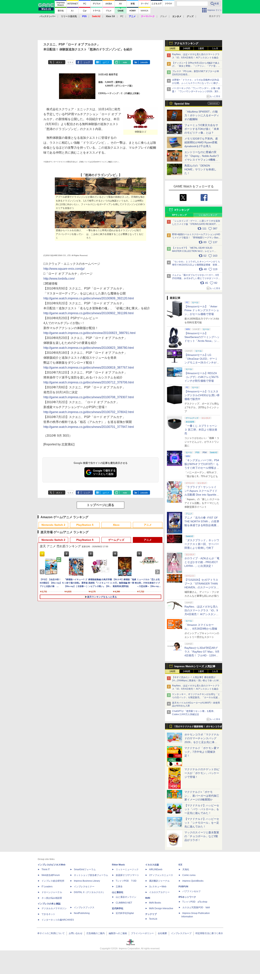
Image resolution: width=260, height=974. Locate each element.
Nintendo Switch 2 (53, 524)
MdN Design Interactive (161, 908)
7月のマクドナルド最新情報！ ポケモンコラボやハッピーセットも (198, 727)
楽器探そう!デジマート (127, 875)
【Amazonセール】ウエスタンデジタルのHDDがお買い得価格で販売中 (201, 395)
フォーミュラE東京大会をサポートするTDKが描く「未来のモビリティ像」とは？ (201, 129)
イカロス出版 (152, 864)
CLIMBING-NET (124, 902)
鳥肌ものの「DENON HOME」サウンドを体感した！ (200, 169)
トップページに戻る (100, 505)
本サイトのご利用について (51, 933)
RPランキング (179, 215)
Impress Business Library (87, 881)
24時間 (186, 48)
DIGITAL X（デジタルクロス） (89, 892)
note (125, 62)
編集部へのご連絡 (118, 933)
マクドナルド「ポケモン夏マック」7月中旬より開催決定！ (201, 751)
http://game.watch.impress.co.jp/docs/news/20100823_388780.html (88, 347)
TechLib (153, 919)
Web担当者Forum (50, 875)
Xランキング (181, 209)
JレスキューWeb (157, 886)
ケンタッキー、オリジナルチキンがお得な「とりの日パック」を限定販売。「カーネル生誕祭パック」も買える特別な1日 (196, 697)
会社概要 (162, 933)
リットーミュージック (127, 869)
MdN (147, 898)
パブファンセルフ (191, 891)
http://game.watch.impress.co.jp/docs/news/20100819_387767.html (88, 367)
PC (122, 16)
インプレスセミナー (84, 886)
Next (158, 572)
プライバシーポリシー (142, 933)
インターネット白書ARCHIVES (57, 919)
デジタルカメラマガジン (54, 908)
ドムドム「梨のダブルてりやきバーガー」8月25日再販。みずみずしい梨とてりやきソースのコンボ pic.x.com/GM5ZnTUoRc (196, 278)
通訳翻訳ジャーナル (159, 881)
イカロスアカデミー (159, 892)
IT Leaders (47, 886)
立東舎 (119, 886)
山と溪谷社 (117, 892)
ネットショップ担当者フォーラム (91, 875)
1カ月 (215, 48)
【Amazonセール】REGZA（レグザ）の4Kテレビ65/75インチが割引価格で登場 (201, 377)
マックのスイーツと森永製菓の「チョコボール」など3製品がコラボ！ (201, 836)
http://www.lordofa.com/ (59, 278)
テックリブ (151, 914)
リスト (70, 62)
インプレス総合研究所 (52, 881)
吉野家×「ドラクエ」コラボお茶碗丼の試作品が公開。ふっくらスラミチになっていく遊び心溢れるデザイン (196, 83)
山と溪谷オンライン (126, 897)
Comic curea (188, 875)
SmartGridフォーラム (85, 869)
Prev (43, 572)
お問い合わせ (75, 933)
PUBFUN (183, 886)
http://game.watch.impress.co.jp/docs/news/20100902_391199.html (88, 313)
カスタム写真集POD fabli (196, 907)
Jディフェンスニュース (161, 875)
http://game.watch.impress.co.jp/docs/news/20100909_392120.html (88, 298)
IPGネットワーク (187, 897)
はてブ (106, 62)
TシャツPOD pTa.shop (194, 901)
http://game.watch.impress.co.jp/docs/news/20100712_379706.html (88, 382)
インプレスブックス (84, 907)
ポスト (59, 62)
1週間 (201, 48)
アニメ (148, 524)
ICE (180, 864)
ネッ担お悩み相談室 (51, 898)
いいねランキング (208, 215)
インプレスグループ (181, 933)
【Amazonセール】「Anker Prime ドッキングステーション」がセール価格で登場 (201, 310)
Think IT (45, 869)
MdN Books (155, 902)
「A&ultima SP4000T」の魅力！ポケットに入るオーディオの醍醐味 (201, 115)
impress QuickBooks (192, 881)
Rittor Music (118, 864)
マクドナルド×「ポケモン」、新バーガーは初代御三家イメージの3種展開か (201, 795)
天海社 (185, 869)
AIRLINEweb (155, 869)
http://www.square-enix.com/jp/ (64, 268)
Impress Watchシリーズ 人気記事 (194, 666)
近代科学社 (117, 908)
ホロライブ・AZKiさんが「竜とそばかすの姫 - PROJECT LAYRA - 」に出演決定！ (201, 562)
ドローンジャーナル (51, 892)
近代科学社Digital (125, 913)
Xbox (116, 524)
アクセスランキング (186, 43)
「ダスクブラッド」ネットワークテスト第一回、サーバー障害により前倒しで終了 (201, 544)
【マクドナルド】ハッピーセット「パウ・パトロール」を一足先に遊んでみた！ (201, 809)
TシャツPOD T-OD (126, 881)
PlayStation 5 (84, 524)
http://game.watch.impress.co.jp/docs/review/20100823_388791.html (89, 333)
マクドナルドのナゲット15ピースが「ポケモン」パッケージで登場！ (201, 773)
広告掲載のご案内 (95, 933)
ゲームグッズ (116, 539)
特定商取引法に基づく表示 (209, 933)
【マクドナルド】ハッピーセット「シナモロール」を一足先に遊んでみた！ (201, 822)
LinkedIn (144, 62)
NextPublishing (82, 913)
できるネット (48, 914)
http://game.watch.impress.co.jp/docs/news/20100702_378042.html (88, 412)
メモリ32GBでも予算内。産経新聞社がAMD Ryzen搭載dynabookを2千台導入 (201, 142)
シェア (87, 62)
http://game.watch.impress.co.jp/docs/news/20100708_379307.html (88, 397)
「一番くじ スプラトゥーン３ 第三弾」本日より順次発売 (200, 429)
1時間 (172, 48)
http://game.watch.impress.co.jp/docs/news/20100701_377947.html (88, 426)
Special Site (182, 103)
